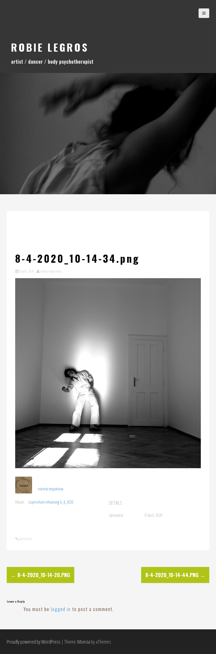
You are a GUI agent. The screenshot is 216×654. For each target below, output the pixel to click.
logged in (61, 609)
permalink (25, 538)
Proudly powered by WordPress (33, 641)
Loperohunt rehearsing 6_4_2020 (50, 502)
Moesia (83, 641)
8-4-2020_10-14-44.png (175, 574)
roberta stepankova (51, 271)
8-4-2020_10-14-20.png (40, 574)
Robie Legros (50, 47)
